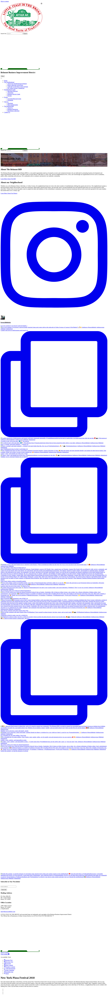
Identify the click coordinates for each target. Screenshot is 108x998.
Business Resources (12, 109)
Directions (10, 103)
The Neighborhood (9, 82)
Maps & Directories (12, 104)
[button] (5, 954)
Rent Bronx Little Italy (13, 111)
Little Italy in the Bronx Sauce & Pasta (17, 86)
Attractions (10, 92)
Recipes (9, 95)
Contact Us (7, 112)
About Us (10, 108)
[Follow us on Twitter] (20, 69)
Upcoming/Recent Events (14, 98)
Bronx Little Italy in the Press (15, 85)
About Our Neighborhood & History (17, 83)
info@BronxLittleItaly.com (8, 911)
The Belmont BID (9, 106)
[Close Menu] (1, 78)
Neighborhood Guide (9, 89)
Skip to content (5, 1)
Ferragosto (10, 100)
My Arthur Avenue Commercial (15, 88)
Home (5, 80)
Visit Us (6, 101)
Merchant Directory (12, 91)
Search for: (4, 33)
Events (6, 97)
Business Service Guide (13, 94)
